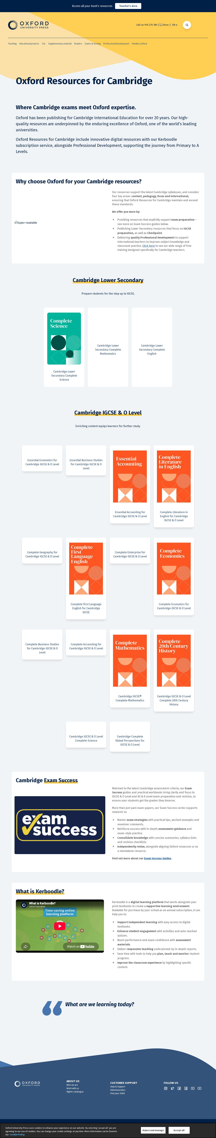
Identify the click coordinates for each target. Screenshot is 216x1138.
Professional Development (116, 43)
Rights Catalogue (75, 1091)
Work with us (72, 1088)
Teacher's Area (128, 6)
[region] (108, 1130)
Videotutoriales (117, 1090)
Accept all (179, 1130)
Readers (78, 43)
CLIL (44, 43)
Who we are (72, 1085)
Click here (148, 245)
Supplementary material (60, 43)
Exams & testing (93, 43)
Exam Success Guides (157, 858)
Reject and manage (153, 1130)
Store (166, 24)
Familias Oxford (139, 43)
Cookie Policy (17, 1134)
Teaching (12, 43)
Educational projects (29, 43)
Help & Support (117, 1086)
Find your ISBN (117, 1093)
